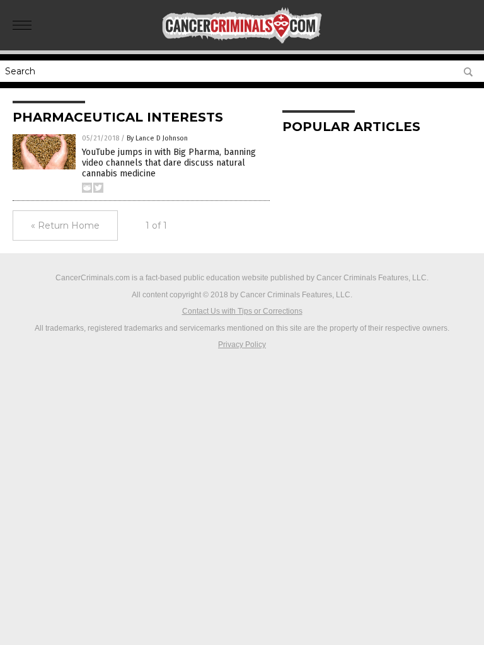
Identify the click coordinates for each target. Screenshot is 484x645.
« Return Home (65, 225)
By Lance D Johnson (157, 138)
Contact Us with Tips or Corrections (242, 311)
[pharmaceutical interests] (242, 41)
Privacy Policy (242, 344)
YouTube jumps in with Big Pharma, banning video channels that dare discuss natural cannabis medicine (169, 163)
